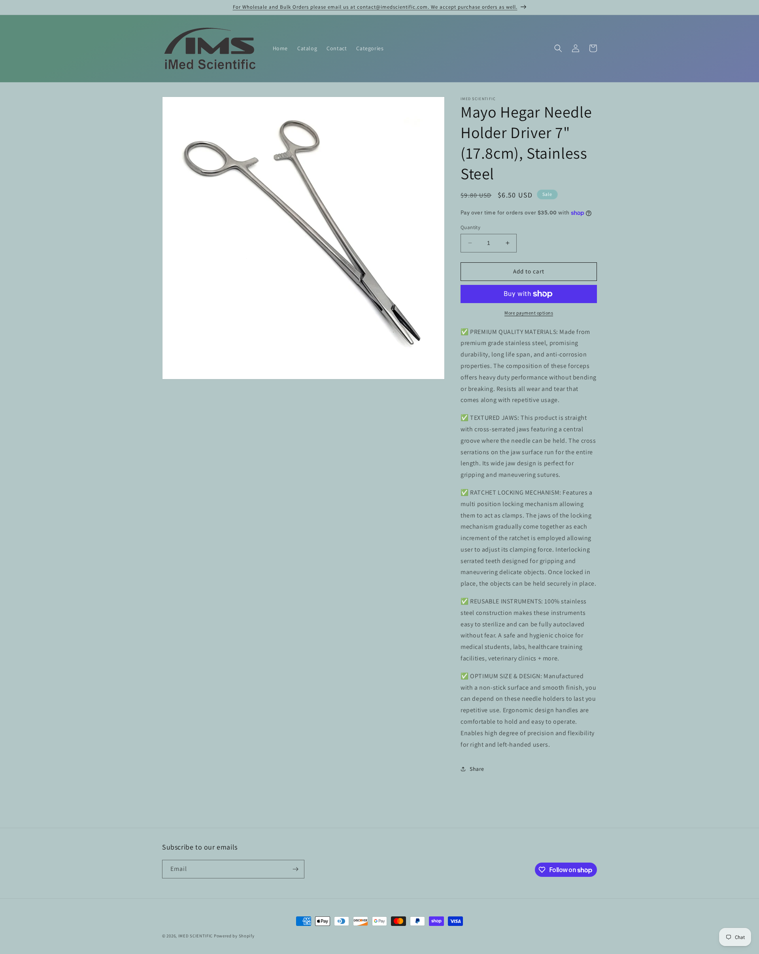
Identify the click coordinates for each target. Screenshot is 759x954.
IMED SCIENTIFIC (195, 936)
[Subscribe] (295, 869)
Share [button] (477, 768)
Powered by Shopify (234, 936)
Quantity (470, 227)
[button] (558, 48)
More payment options (528, 313)
